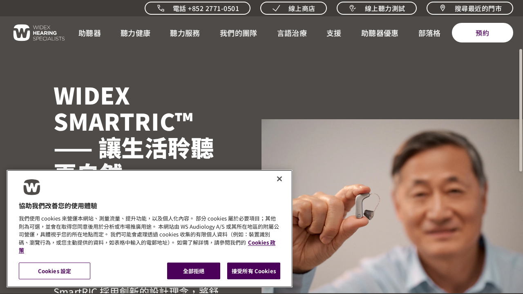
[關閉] (279, 179)
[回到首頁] (34, 33)
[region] (150, 228)
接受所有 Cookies (254, 270)
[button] (90, 32)
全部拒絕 (194, 270)
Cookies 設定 (54, 270)
